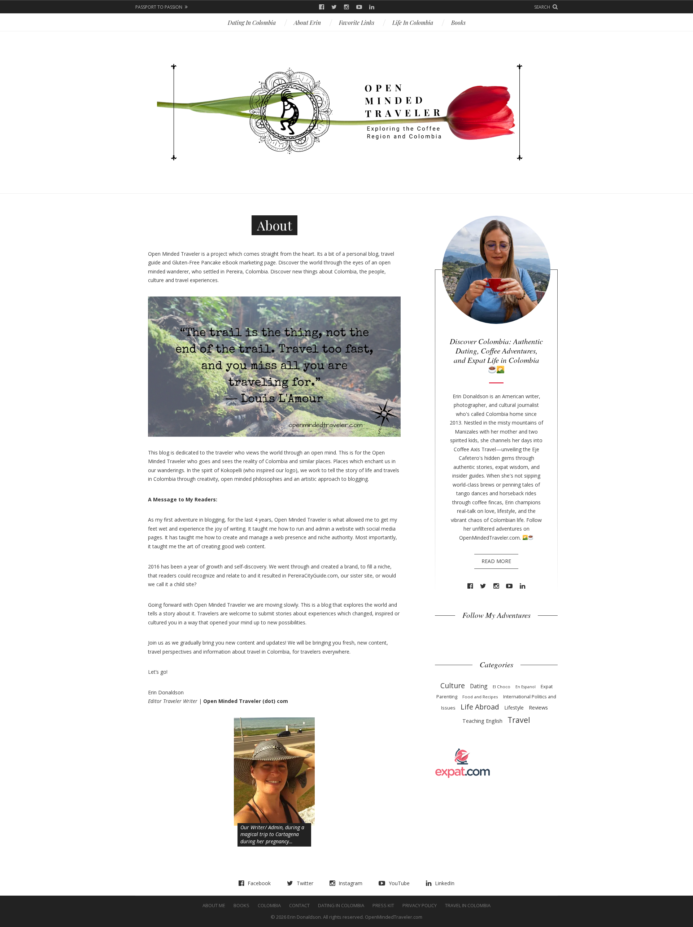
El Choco (501, 686)
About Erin (307, 22)
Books (458, 22)
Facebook (321, 7)
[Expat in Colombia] (462, 762)
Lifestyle (514, 707)
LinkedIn (371, 7)
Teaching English (482, 720)
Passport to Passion (158, 7)
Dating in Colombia (252, 22)
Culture (452, 685)
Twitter (334, 7)
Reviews (538, 707)
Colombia (269, 905)
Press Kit (383, 905)
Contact (299, 905)
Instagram (346, 7)
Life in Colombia (412, 22)
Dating (479, 686)
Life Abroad (480, 707)
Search (542, 7)
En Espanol (525, 686)
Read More (496, 561)
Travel (518, 720)
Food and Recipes (480, 696)
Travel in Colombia (468, 905)
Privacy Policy (419, 905)
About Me (213, 905)
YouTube (359, 7)
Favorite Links (356, 22)
